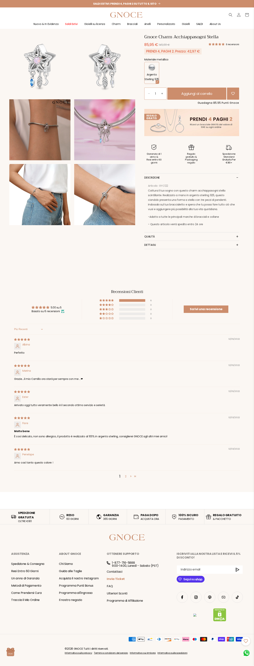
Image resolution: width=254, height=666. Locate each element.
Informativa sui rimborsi (143, 652)
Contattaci (114, 572)
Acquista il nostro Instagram (79, 578)
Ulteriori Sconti (117, 593)
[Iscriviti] (238, 569)
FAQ (110, 586)
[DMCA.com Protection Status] (219, 615)
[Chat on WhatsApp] (246, 653)
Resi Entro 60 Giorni (24, 571)
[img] (22, 339)
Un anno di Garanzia (25, 578)
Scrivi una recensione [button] (206, 309)
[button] (46, 25)
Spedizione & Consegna (27, 564)
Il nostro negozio (70, 600)
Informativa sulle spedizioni (172, 652)
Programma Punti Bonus (76, 585)
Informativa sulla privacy (78, 652)
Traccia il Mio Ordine (25, 600)
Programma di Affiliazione (125, 601)
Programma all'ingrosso (76, 593)
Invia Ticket (116, 579)
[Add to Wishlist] (233, 93)
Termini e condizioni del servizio (111, 652)
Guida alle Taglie (70, 571)
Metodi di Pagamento (26, 585)
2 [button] (125, 476)
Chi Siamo (66, 564)
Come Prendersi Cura (26, 593)
